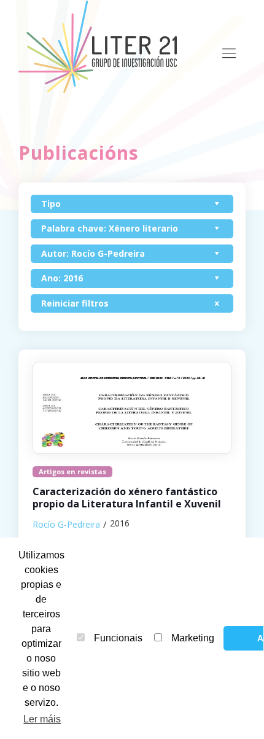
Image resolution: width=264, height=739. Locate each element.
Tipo (51, 203)
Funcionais (118, 638)
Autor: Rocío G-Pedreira (93, 253)
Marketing (192, 638)
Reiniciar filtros (75, 303)
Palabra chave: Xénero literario (109, 228)
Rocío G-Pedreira (66, 524)
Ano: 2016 (62, 278)
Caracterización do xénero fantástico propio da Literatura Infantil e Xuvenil (127, 498)
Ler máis (42, 719)
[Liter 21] (101, 46)
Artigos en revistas (72, 471)
